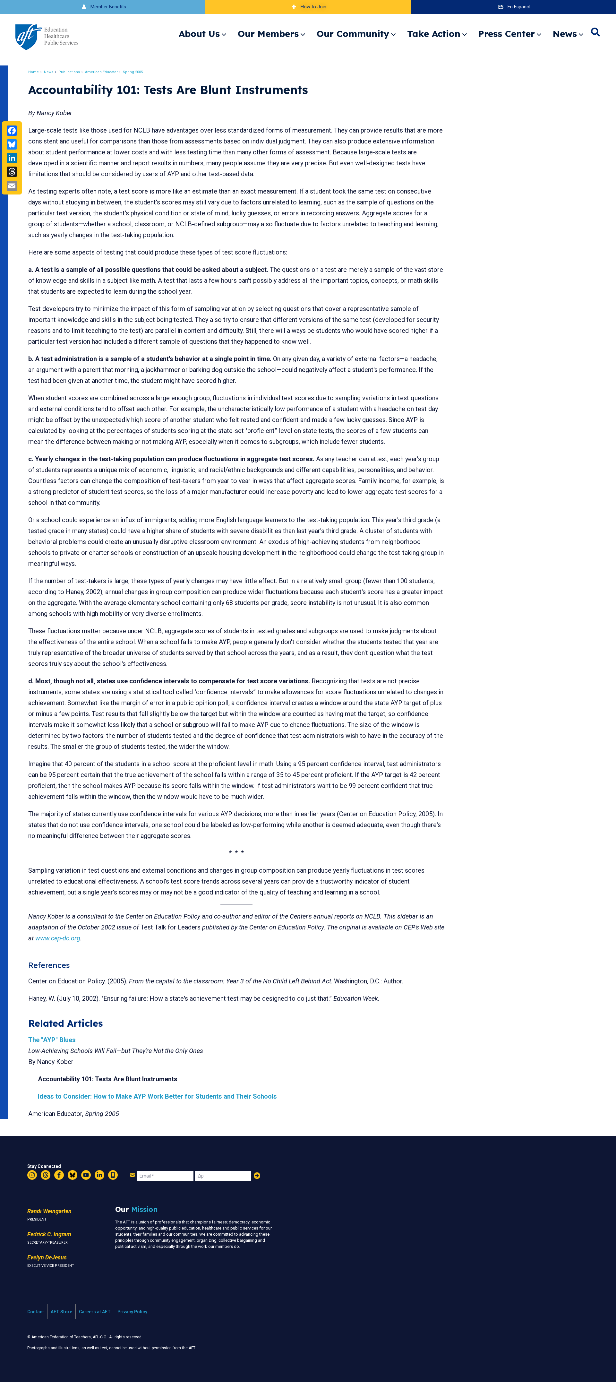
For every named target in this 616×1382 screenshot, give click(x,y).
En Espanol (519, 7)
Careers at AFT (95, 1311)
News (565, 33)
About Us (199, 33)
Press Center (506, 33)
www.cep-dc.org (57, 938)
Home (33, 72)
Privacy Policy (132, 1311)
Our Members (268, 33)
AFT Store (61, 1311)
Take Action (433, 33)
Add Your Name (257, 1175)
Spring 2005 (133, 72)
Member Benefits (108, 7)
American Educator (101, 72)
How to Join (313, 7)
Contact (35, 1311)
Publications (69, 72)
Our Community (353, 33)
